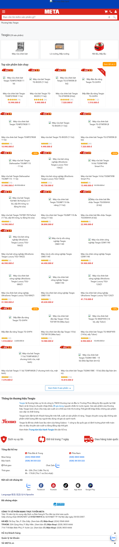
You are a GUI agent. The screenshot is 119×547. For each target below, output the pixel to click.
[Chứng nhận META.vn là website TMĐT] (58, 506)
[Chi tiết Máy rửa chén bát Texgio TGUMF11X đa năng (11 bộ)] (60, 202)
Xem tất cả (108, 64)
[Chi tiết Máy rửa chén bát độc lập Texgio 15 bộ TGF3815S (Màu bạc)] (60, 319)
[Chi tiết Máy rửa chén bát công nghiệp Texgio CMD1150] (60, 280)
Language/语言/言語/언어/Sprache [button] (17, 494)
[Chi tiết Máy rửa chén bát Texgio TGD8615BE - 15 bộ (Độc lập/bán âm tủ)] (89, 358)
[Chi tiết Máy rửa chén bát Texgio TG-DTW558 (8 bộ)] (67, 81)
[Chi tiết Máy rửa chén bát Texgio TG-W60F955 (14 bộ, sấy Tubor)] (99, 319)
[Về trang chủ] (52, 11)
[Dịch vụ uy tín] (12, 442)
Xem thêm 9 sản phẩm (58, 388)
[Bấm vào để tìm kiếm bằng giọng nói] (109, 17)
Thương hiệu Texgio (10, 23)
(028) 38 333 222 (33, 461)
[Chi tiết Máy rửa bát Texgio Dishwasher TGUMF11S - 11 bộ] (20, 163)
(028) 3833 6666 (76, 457)
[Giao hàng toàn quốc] (101, 442)
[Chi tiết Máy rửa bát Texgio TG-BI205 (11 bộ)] (40, 81)
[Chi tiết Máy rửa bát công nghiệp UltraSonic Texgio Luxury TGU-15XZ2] (60, 163)
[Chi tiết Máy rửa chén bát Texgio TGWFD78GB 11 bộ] (14, 81)
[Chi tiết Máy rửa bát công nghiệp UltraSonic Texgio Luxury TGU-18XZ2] (20, 241)
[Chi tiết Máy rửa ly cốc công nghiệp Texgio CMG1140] (60, 241)
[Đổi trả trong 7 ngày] (53, 442)
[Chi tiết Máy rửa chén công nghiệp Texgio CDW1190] (99, 241)
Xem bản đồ (37, 521)
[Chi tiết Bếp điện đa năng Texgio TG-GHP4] (93, 81)
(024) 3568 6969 (32, 457)
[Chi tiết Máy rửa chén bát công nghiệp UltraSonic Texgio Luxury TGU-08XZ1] (20, 280)
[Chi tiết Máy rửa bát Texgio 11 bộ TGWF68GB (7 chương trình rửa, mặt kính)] (30, 358)
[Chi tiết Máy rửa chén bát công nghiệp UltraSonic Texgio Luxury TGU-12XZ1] (99, 280)
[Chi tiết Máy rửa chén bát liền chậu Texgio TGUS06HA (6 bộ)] (99, 202)
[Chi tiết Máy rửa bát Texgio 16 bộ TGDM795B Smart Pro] (99, 163)
